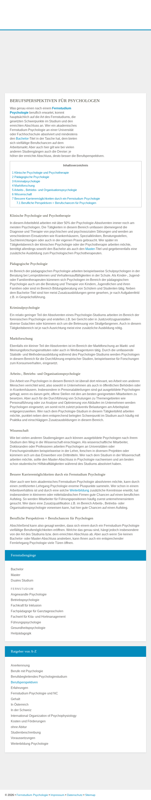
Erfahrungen (19, 687)
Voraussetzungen (23, 738)
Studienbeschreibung (26, 732)
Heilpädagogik (21, 633)
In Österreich (20, 704)
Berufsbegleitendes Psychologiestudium (39, 676)
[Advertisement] (75, 60)
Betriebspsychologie (25, 600)
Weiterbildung (79, 490)
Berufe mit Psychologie (27, 671)
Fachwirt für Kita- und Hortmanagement (38, 616)
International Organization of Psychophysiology (43, 715)
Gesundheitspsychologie (28, 627)
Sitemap (90, 794)
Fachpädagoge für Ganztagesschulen (37, 611)
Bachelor (22, 138)
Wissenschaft (22, 194)
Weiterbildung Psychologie (29, 743)
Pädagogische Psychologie (30, 177)
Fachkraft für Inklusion (26, 605)
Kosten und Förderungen (28, 721)
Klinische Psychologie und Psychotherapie (40, 172)
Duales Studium (22, 580)
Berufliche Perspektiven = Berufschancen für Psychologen (56, 203)
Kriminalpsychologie (26, 181)
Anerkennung (20, 665)
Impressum (57, 794)
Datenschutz (75, 794)
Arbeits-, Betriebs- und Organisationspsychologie (44, 190)
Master (90, 249)
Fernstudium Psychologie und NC (34, 693)
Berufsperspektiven (24, 682)
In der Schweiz (21, 710)
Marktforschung (23, 185)
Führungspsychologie (26, 622)
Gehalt (15, 699)
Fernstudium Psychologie (32, 794)
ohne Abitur (19, 727)
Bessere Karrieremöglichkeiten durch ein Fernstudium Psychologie (56, 198)
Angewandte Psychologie (29, 594)
